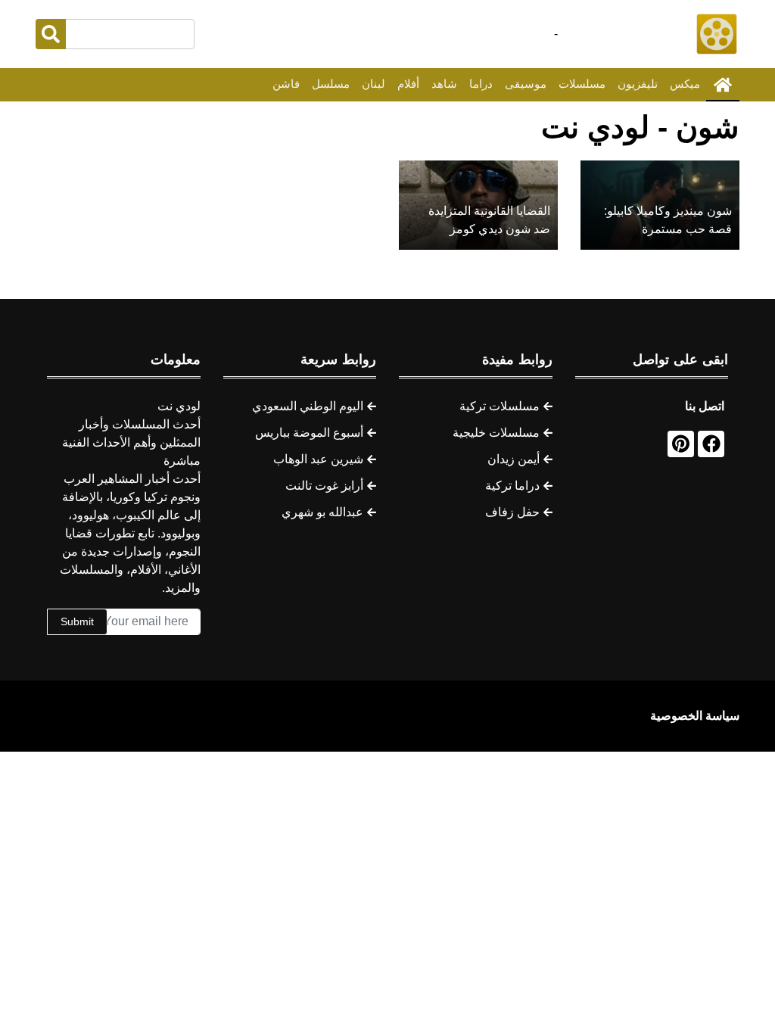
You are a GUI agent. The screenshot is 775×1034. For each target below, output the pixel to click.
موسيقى (525, 83)
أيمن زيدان (513, 459)
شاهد (444, 83)
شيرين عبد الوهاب (318, 459)
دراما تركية (512, 485)
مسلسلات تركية (499, 406)
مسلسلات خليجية (496, 432)
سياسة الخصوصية (694, 715)
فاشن (286, 83)
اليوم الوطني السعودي (307, 406)
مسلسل (331, 83)
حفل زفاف (512, 512)
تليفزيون (638, 83)
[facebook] (711, 444)
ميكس (685, 83)
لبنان (373, 83)
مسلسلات (582, 83)
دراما (481, 83)
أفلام (408, 83)
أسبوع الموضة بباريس (309, 432)
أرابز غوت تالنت (324, 485)
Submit (77, 621)
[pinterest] (681, 444)
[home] (722, 84)
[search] (51, 34)
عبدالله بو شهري (322, 512)
